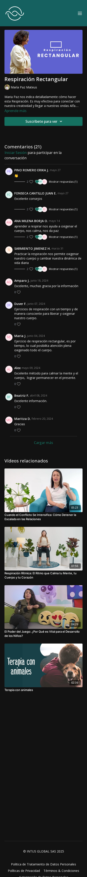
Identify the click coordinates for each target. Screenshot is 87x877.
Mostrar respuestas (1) (63, 182)
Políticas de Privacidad (24, 871)
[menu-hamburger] (80, 13)
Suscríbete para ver (41, 121)
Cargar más (43, 442)
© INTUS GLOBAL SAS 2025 (43, 851)
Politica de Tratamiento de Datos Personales (43, 864)
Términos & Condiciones (61, 871)
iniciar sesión (15, 152)
